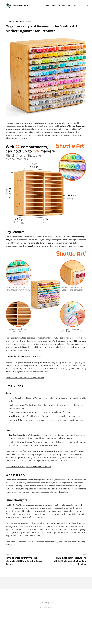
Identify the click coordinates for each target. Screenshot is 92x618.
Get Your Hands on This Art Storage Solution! (25, 377)
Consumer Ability (14, 21)
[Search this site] (87, 5)
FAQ (69, 6)
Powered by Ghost (46, 608)
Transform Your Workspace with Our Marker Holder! (28, 466)
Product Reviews (58, 6)
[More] (75, 5)
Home (47, 6)
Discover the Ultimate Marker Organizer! (23, 356)
